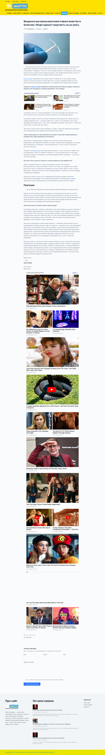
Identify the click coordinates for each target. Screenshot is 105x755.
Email (45, 654)
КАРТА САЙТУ (15, 1)
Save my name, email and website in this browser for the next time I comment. (44, 679)
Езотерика (83, 13)
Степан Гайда (37, 712)
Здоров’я (64, 13)
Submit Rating (28, 263)
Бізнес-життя (17, 13)
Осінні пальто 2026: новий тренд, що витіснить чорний (47, 710)
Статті (100, 13)
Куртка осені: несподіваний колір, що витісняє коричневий (48, 738)
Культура (57, 13)
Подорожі (26, 13)
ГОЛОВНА (9, 13)
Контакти (23, 1)
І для (25, 118)
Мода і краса (50, 13)
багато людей (36, 86)
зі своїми (73, 178)
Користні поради (73, 13)
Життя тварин (92, 13)
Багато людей (28, 78)
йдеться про (37, 150)
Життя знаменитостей (37, 13)
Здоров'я (45, 29)
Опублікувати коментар (32, 684)
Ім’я (25, 654)
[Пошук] (102, 13)
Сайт (64, 654)
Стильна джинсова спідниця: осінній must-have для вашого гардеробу (51, 724)
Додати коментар (29, 662)
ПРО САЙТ (7, 1)
